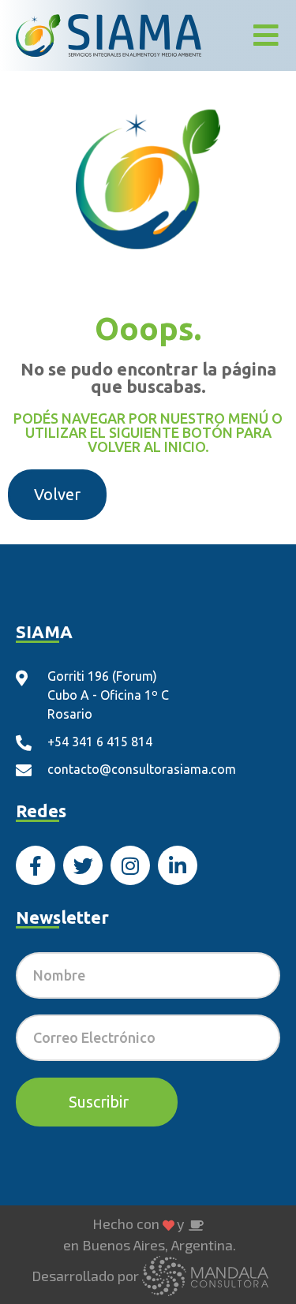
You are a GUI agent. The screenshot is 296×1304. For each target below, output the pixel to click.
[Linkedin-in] (177, 865)
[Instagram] (130, 865)
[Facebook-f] (35, 865)
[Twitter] (83, 865)
